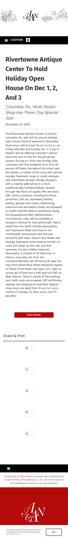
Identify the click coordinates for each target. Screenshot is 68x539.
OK (53, 532)
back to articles (13, 299)
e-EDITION (16, 39)
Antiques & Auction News (18, 476)
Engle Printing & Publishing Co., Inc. (24, 479)
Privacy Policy (15, 534)
